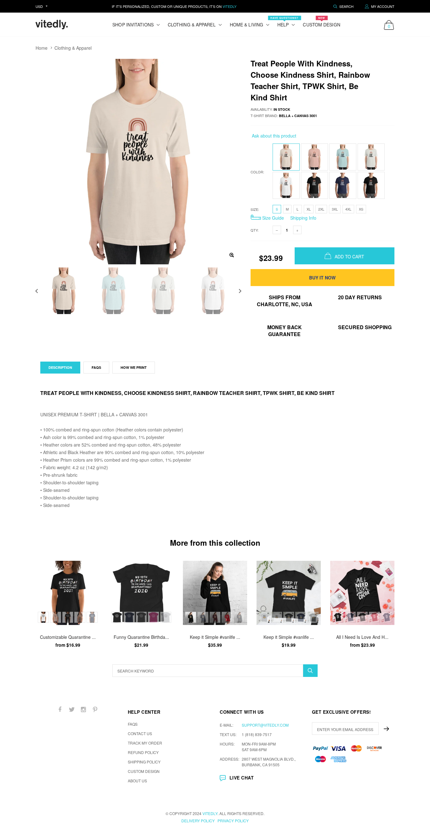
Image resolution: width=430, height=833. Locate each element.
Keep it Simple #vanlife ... (215, 637)
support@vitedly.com (265, 725)
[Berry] (153, 617)
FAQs (96, 367)
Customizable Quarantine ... (68, 637)
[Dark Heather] (79, 617)
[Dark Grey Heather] (141, 617)
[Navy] (92, 617)
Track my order (145, 743)
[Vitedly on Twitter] (72, 709)
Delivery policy (198, 820)
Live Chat (241, 777)
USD (39, 6)
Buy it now (322, 277)
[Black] (67, 617)
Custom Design (321, 22)
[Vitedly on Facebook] (60, 709)
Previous (36, 291)
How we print (134, 367)
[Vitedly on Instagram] (83, 709)
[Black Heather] (362, 617)
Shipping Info (302, 218)
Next (240, 291)
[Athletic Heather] (165, 617)
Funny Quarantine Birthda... (141, 637)
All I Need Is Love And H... (362, 637)
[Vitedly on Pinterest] (95, 709)
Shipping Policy (144, 761)
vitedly (210, 813)
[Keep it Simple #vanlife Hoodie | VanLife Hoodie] (215, 593)
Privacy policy (233, 820)
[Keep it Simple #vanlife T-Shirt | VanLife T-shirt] (289, 593)
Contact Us (140, 733)
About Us (137, 780)
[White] (43, 617)
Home (42, 48)
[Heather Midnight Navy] (386, 617)
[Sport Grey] (55, 617)
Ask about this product (273, 135)
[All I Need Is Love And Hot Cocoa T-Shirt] (362, 593)
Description (60, 367)
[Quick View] (90, 568)
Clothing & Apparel (73, 48)
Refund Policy (143, 752)
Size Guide (272, 218)
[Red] (227, 617)
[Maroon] (215, 617)
